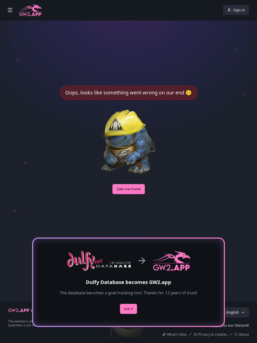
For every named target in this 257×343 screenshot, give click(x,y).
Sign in (239, 10)
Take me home (128, 189)
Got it (128, 308)
